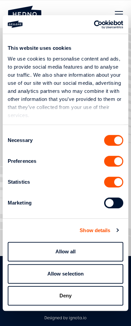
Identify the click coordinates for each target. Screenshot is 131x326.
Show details (95, 230)
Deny (65, 295)
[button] (119, 14)
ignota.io (78, 318)
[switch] (113, 161)
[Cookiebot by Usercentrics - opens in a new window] (94, 24)
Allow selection (65, 274)
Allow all (65, 251)
